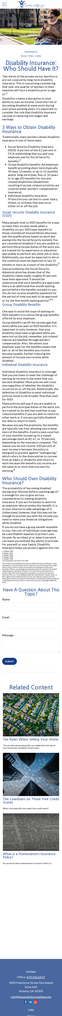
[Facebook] (26, 1002)
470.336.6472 (36, 977)
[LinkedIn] (31, 1002)
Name (6, 599)
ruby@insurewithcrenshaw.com (31, 996)
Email (5, 617)
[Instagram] (36, 1002)
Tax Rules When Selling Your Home (30, 739)
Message (8, 635)
